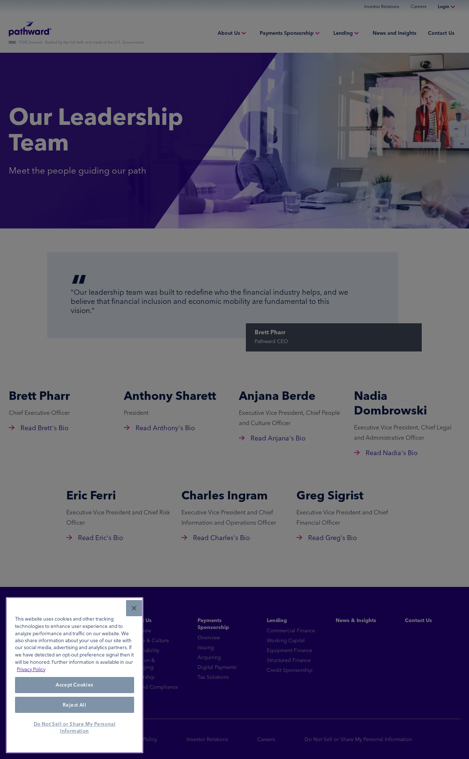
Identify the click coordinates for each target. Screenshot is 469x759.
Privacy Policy (31, 669)
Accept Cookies (74, 685)
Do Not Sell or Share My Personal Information (75, 727)
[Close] (134, 608)
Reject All (74, 705)
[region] (74, 675)
